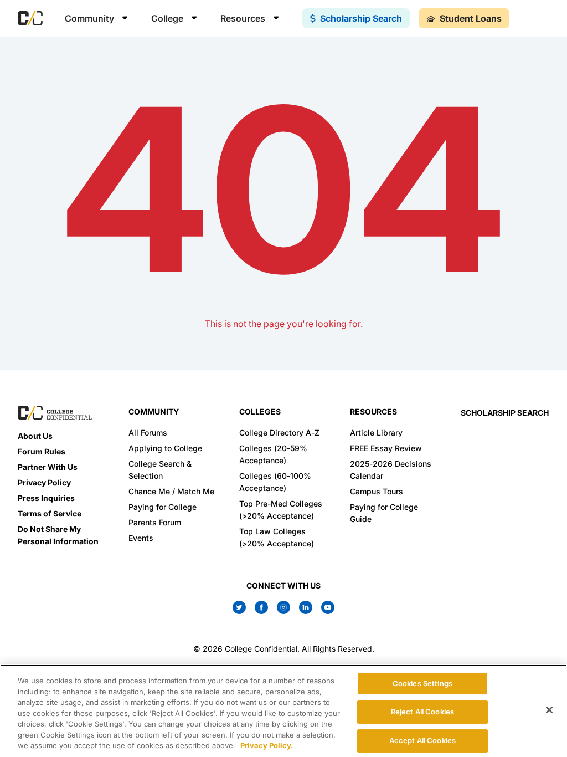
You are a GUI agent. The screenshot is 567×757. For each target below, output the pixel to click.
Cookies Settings (422, 683)
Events (140, 538)
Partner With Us (48, 467)
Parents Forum (154, 522)
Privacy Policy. (266, 745)
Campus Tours (376, 491)
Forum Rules (41, 451)
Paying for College (162, 507)
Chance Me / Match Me (171, 491)
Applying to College (165, 448)
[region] (283, 710)
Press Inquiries (46, 498)
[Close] (549, 710)
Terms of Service (49, 513)
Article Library (376, 432)
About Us (35, 436)
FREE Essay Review (386, 448)
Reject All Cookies (422, 711)
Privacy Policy (44, 482)
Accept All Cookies (422, 740)
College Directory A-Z (279, 432)
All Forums (147, 432)
